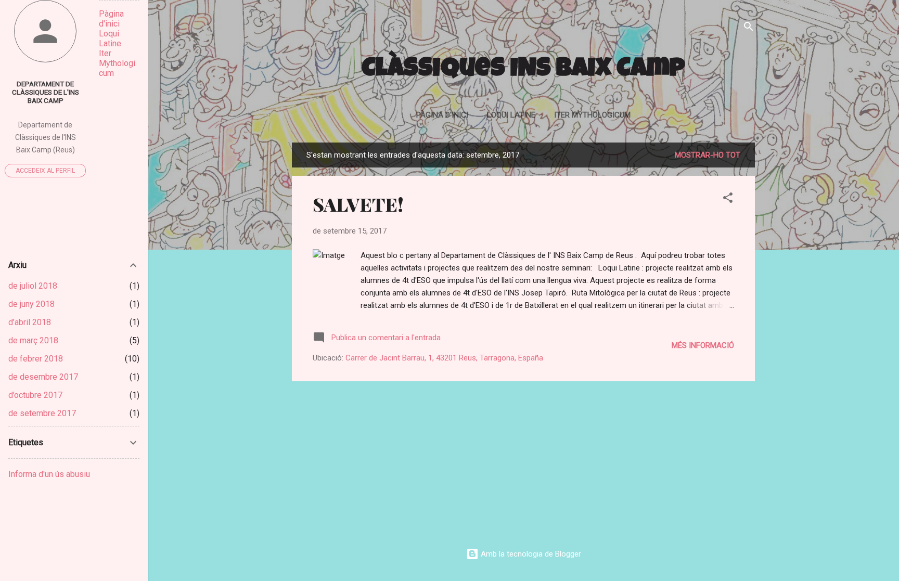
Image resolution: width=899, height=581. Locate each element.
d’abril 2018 (29, 322)
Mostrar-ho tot (707, 155)
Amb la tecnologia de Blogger (530, 554)
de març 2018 (33, 340)
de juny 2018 (31, 304)
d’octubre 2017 (35, 395)
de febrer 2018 (35, 359)
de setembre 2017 (42, 413)
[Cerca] (748, 28)
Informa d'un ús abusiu (49, 474)
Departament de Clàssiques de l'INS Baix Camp (45, 92)
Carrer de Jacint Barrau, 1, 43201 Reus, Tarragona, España (444, 358)
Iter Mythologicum (592, 115)
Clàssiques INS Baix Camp (523, 70)
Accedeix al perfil (45, 170)
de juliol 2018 (32, 286)
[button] (728, 199)
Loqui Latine (511, 115)
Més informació (703, 345)
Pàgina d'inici (442, 115)
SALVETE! (358, 203)
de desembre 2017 (43, 377)
